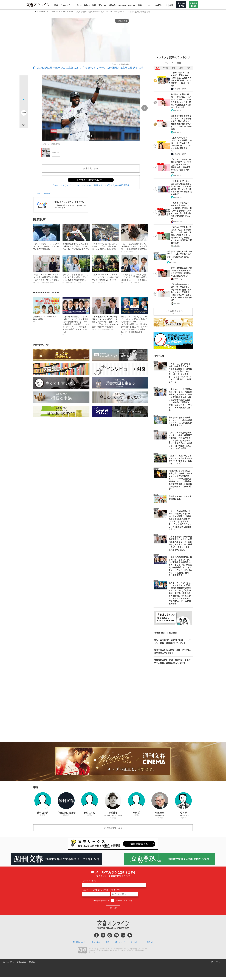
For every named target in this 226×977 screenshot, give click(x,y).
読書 (140, 5)
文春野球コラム (44, 12)
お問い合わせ (95, 942)
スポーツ (47, 194)
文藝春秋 (112, 5)
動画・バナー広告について (115, 942)
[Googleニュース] (116, 935)
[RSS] (129, 935)
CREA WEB (21, 962)
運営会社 (150, 942)
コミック (148, 5)
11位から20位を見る (173, 311)
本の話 (32, 962)
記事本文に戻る (90, 168)
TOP (34, 12)
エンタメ (37, 194)
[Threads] (109, 935)
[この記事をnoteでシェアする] (23, 113)
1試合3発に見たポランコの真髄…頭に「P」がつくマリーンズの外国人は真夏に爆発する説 (89, 67)
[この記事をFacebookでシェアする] (23, 88)
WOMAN (122, 5)
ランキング (65, 5)
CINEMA (131, 5)
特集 (86, 5)
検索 (171, 5)
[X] (103, 935)
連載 (94, 5)
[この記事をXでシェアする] (23, 81)
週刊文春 (102, 5)
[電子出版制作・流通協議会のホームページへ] (82, 951)
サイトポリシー (136, 942)
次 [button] (144, 108)
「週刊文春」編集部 (180, 89)
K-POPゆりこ (178, 221)
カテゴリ (76, 5)
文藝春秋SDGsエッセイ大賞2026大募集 (44, 319)
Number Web (8, 962)
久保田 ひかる (178, 197)
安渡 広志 (173, 262)
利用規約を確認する (101, 900)
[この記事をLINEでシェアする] (23, 105)
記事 (72, 12)
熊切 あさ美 (177, 110)
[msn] (123, 935)
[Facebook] (96, 935)
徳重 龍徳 (177, 246)
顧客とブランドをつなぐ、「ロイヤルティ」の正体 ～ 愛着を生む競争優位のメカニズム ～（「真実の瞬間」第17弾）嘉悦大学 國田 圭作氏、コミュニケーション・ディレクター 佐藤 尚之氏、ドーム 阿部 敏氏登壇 (134, 325)
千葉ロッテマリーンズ (60, 12)
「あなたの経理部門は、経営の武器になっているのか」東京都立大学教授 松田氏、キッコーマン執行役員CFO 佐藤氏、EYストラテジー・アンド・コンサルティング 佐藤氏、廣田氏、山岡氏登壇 (76, 325)
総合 (179, 63)
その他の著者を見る (113, 828)
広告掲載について (78, 942)
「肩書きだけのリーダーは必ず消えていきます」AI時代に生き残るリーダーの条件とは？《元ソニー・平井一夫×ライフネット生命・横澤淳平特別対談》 (105, 323)
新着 (56, 5)
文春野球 (158, 5)
